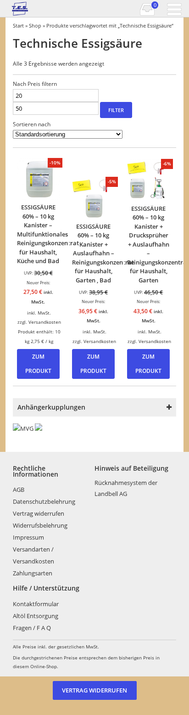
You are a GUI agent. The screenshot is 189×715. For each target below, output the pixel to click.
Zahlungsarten (32, 573)
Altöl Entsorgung (35, 616)
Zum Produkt (38, 364)
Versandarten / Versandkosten (33, 555)
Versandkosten (44, 322)
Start (18, 25)
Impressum (28, 537)
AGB (18, 489)
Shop (35, 25)
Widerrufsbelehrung (40, 525)
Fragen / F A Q (32, 628)
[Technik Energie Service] (32, 8)
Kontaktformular (36, 604)
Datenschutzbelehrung (44, 501)
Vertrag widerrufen (38, 513)
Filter (116, 110)
